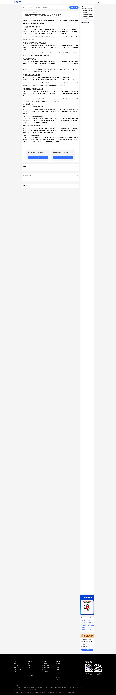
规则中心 (32, 687)
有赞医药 (76, 687)
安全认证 (37, 687)
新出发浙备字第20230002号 (19, 692)
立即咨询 (87, 649)
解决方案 (26, 31)
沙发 (24, 101)
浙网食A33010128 (43, 692)
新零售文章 (29, 12)
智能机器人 (27, 93)
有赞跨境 (81, 687)
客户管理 (84, 620)
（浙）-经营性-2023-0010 (52, 692)
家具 (31, 21)
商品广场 (15, 689)
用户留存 (84, 622)
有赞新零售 (35, 12)
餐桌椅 (62, 53)
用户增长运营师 (91, 625)
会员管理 (84, 625)
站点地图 (29, 689)
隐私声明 (24, 687)
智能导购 (84, 624)
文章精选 (84, 629)
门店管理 (90, 624)
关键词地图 (34, 689)
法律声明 (19, 687)
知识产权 (28, 687)
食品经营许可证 (71, 687)
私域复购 (90, 622)
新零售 (24, 12)
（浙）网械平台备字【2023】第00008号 (32, 692)
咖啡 (91, 629)
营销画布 (84, 627)
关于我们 (15, 687)
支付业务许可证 (64, 687)
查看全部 (76, 166)
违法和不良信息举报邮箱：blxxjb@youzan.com (53, 687)
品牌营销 (90, 620)
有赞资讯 (19, 689)
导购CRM (90, 627)
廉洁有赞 (41, 687)
